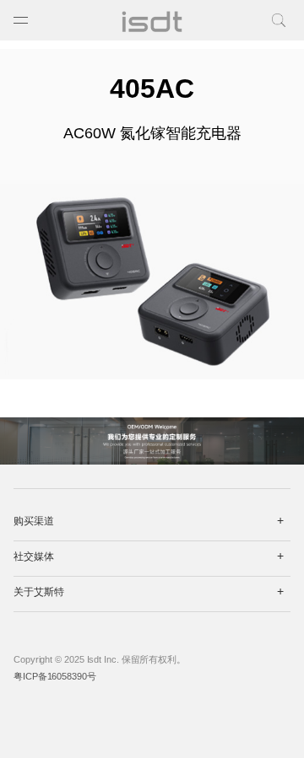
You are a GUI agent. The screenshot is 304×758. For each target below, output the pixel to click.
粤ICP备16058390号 (55, 676)
